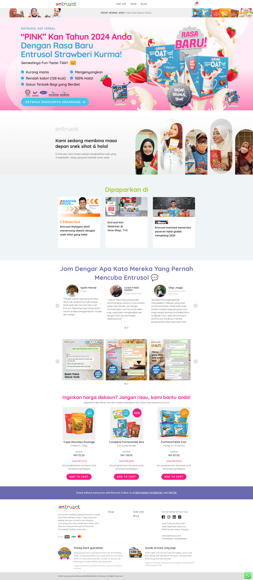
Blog (144, 4)
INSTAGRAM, (142, 492)
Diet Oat (121, 4)
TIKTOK (172, 492)
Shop (134, 4)
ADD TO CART (79, 476)
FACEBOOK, (156, 492)
